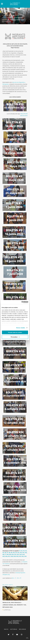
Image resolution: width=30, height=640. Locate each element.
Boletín (9, 15)
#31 (20, 556)
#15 (26, 552)
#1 (19, 550)
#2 (22, 550)
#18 (7, 554)
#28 (12, 556)
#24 (23, 554)
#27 (9, 556)
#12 (18, 552)
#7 (7, 552)
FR (18, 578)
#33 (25, 556)
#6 (5, 552)
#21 (15, 554)
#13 (21, 552)
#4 (26, 550)
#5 (3, 552)
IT (15, 578)
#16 (3, 554)
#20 (13, 554)
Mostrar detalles (20, 327)
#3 (24, 550)
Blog (4, 15)
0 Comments (17, 17)
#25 (4, 556)
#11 (16, 552)
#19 (10, 554)
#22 (18, 554)
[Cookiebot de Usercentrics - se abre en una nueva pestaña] (21, 302)
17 (5, 554)
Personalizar (14, 337)
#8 (9, 552)
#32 (23, 556)
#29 (15, 556)
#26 (6, 556)
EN (13, 578)
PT (20, 578)
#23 (21, 554)
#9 (11, 552)
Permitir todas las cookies (15, 332)
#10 (14, 552)
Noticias (16, 15)
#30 (17, 556)
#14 (23, 552)
